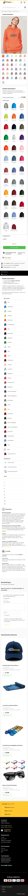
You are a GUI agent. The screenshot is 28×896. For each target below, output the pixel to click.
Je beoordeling (6, 602)
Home (2, 11)
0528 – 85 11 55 (8, 827)
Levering (5, 274)
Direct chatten (7, 259)
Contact (2, 837)
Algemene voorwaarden (6, 840)
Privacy (3, 889)
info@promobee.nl (7, 546)
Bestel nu (14, 243)
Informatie (5, 269)
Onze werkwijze (4, 850)
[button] (25, 18)
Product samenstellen (21, 273)
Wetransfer (4, 529)
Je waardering (6, 598)
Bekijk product (6, 675)
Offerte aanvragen (14, 247)
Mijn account (3, 838)
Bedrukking (5, 271)
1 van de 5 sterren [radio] (3, 600)
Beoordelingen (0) (7, 276)
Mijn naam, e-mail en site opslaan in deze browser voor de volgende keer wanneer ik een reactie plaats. (14, 620)
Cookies (4, 891)
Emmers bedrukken (5, 862)
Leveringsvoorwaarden (6, 842)
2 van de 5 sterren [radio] (4, 600)
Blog (2, 851)
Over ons (3, 848)
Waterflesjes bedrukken (6, 857)
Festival (5, 11)
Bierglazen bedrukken (5, 859)
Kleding (9, 11)
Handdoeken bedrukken (6, 860)
